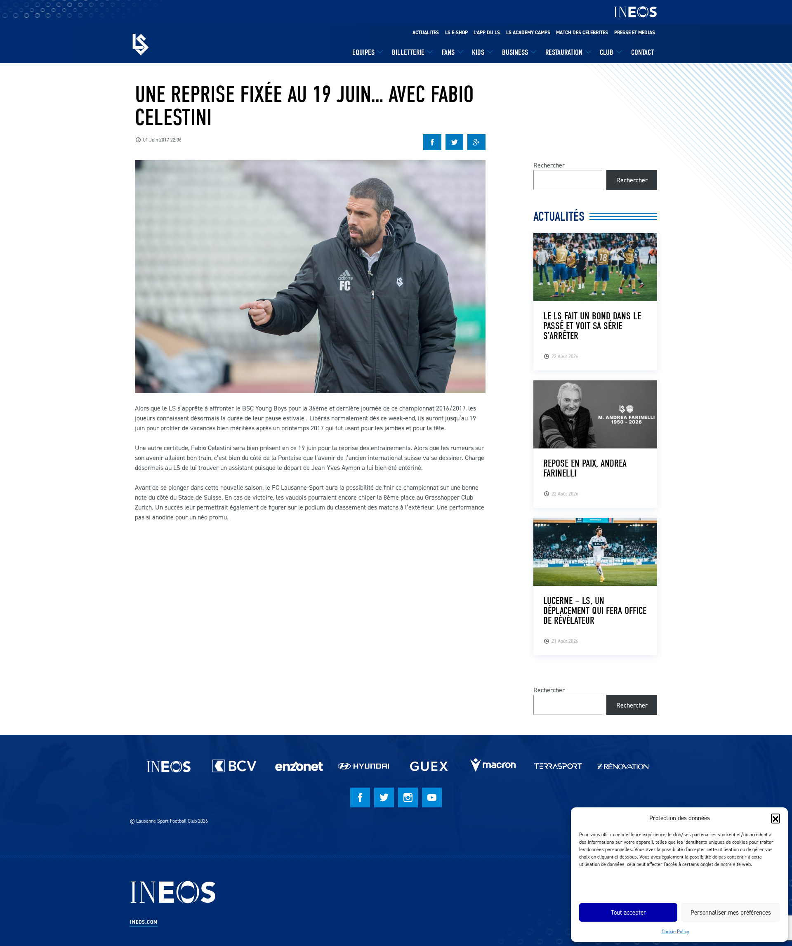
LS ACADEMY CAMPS (528, 32)
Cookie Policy (675, 931)
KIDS (478, 52)
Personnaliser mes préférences (731, 912)
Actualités (425, 32)
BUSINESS (515, 52)
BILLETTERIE (408, 52)
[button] (775, 818)
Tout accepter (628, 912)
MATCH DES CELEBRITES (582, 32)
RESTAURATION (563, 52)
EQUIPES (363, 52)
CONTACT (642, 52)
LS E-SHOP (456, 32)
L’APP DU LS (487, 32)
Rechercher (549, 165)
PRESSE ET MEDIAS (634, 32)
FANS (448, 52)
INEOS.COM (144, 922)
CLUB (606, 52)
